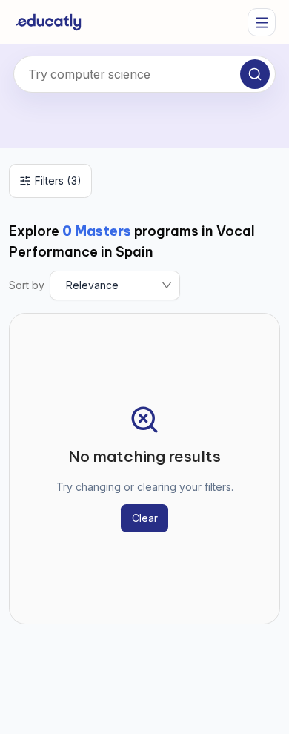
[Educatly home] (48, 22)
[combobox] (144, 74)
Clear (145, 518)
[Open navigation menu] (262, 22)
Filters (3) (58, 180)
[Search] (255, 74)
